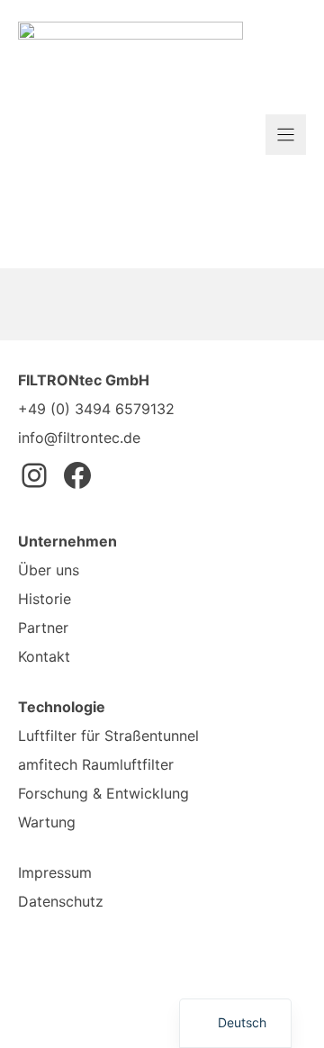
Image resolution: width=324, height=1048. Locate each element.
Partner (43, 628)
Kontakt (44, 656)
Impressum (55, 872)
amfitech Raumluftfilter (96, 764)
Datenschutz (61, 901)
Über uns (48, 570)
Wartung (47, 822)
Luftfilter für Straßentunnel (108, 736)
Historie (44, 599)
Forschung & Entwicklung (103, 793)
